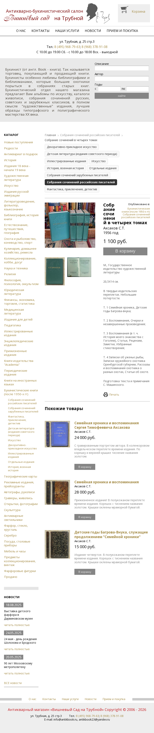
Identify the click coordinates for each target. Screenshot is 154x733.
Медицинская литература (14, 311)
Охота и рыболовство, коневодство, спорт (20, 241)
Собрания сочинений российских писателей (22, 401)
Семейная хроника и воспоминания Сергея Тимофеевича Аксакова (106, 425)
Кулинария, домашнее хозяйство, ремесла (20, 250)
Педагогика (12, 325)
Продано (10, 577)
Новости (93, 31)
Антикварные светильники (13, 518)
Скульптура (12, 510)
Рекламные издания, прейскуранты (19, 484)
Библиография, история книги (21, 217)
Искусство (11, 185)
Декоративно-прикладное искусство (22, 446)
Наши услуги (67, 31)
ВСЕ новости (13, 683)
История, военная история (19, 468)
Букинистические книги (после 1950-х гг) (21, 392)
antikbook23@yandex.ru (94, 719)
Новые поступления (18, 142)
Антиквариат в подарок (21, 154)
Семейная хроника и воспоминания (106, 482)
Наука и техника (16, 268)
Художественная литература (16, 178)
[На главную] (57, 13)
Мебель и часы (15, 551)
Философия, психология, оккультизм (21, 282)
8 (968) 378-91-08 (94, 47)
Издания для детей (18, 319)
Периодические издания (15, 373)
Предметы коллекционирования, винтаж (20, 561)
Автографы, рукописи (19, 492)
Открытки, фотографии (21, 504)
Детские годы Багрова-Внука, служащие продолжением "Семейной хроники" (111, 534)
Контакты (40, 31)
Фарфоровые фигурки (20, 571)
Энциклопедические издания (18, 343)
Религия (10, 274)
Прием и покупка (122, 31)
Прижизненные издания (15, 353)
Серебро (10, 535)
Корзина (138, 11)
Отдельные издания (21, 462)
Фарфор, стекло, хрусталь (16, 527)
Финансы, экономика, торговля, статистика (19, 302)
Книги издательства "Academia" (18, 363)
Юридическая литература (14, 292)
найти (122, 95)
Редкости (11, 148)
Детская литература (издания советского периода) (21, 432)
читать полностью (17, 625)
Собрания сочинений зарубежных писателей (23, 409)
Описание (102, 64)
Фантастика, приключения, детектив (17, 420)
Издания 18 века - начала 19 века (17, 168)
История (10, 160)
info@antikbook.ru (65, 719)
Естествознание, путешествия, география (16, 229)
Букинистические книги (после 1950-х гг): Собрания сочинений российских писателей (135, 213)
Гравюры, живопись (18, 498)
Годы (98, 84)
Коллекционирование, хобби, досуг (20, 260)
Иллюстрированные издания (18, 333)
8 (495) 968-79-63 (67, 47)
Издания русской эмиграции (16, 193)
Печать (114, 394)
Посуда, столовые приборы (17, 543)
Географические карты (20, 476)
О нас (21, 31)
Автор (99, 74)
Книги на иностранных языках (20, 382)
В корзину (125, 250)
